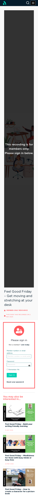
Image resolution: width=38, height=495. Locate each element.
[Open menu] (33, 3)
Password (10, 361)
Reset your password (15, 382)
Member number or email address (16, 352)
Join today (25, 345)
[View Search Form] (28, 3)
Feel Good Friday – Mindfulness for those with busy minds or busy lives (19, 458)
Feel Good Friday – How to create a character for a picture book (20, 491)
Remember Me (13, 369)
